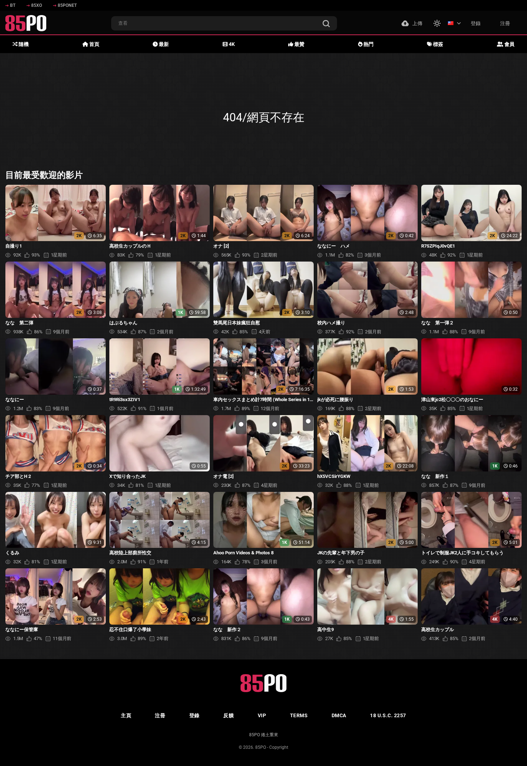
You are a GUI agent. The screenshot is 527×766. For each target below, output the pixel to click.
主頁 (126, 715)
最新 (163, 44)
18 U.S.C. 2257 (388, 715)
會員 (508, 44)
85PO (260, 747)
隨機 (23, 44)
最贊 (298, 44)
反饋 (228, 715)
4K (231, 44)
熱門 (368, 44)
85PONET (67, 5)
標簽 (437, 44)
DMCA (339, 715)
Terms (299, 715)
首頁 (93, 44)
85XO (36, 5)
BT (12, 5)
